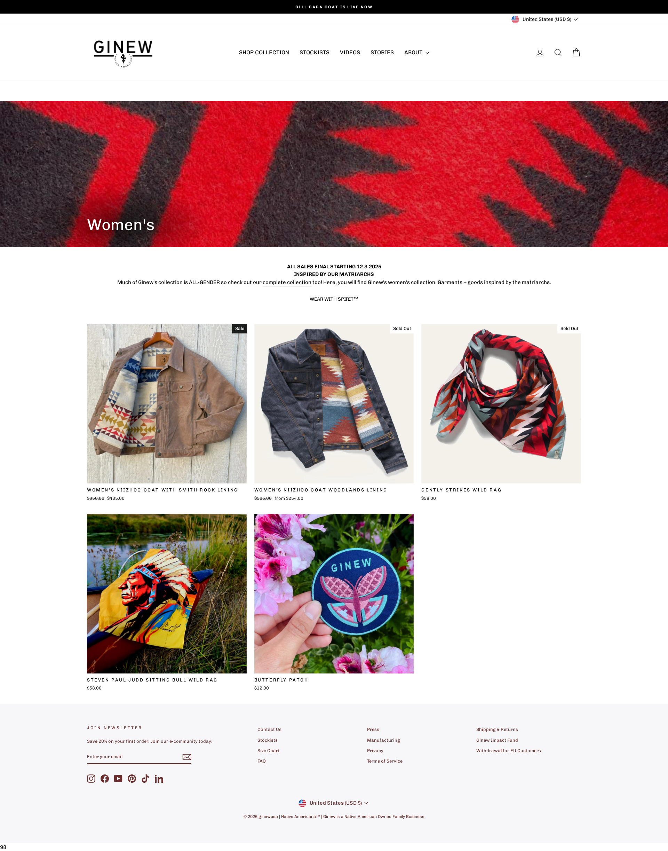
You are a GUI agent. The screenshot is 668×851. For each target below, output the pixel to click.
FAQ (261, 761)
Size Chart (268, 750)
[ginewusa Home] (123, 53)
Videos (350, 52)
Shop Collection (264, 52)
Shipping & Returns (497, 729)
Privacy (375, 750)
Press (373, 729)
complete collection (287, 282)
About (414, 52)
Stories (382, 52)
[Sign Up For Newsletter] (186, 757)
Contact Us (269, 729)
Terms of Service (385, 761)
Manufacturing (383, 740)
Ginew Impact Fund (497, 740)
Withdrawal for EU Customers (508, 750)
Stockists (314, 52)
